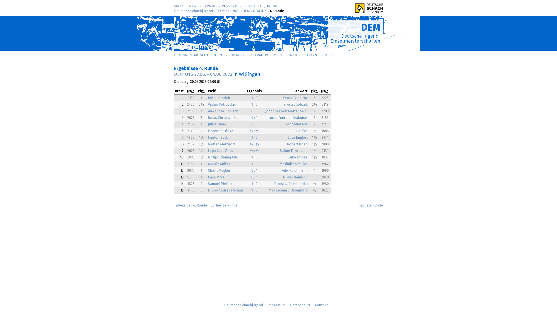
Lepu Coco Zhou (220, 151)
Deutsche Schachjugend (193, 11)
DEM (246, 11)
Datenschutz (300, 305)
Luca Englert (298, 137)
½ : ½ (254, 131)
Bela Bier (300, 131)
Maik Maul (216, 177)
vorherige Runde (224, 205)
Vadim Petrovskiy (222, 104)
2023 (236, 11)
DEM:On (238, 55)
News (193, 6)
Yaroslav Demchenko (291, 184)
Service (249, 6)
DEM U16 (260, 11)
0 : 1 (254, 111)
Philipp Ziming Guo (223, 157)
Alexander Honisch (223, 111)
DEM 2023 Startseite (191, 55)
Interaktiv (258, 55)
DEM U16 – (203, 74)
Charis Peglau (219, 170)
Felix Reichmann (294, 170)
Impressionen (284, 55)
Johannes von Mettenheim (286, 111)
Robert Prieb (297, 144)
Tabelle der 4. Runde (190, 205)
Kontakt (321, 305)
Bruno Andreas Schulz (225, 190)
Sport (179, 6)
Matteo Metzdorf (221, 144)
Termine (210, 6)
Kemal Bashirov (295, 98)
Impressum (276, 305)
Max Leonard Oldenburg (288, 190)
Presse (327, 55)
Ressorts (230, 6)
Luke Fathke (298, 157)
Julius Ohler (217, 124)
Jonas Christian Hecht (225, 118)
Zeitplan (309, 55)
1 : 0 (254, 98)
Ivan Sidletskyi (296, 124)
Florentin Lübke (220, 131)
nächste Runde (371, 205)
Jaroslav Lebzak (295, 104)
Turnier (220, 55)
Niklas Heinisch (295, 177)
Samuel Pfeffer (220, 184)
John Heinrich (219, 98)
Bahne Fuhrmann (294, 151)
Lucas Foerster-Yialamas (288, 118)
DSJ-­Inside (269, 6)
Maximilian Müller (294, 164)
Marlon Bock (218, 137)
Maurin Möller (219, 164)
